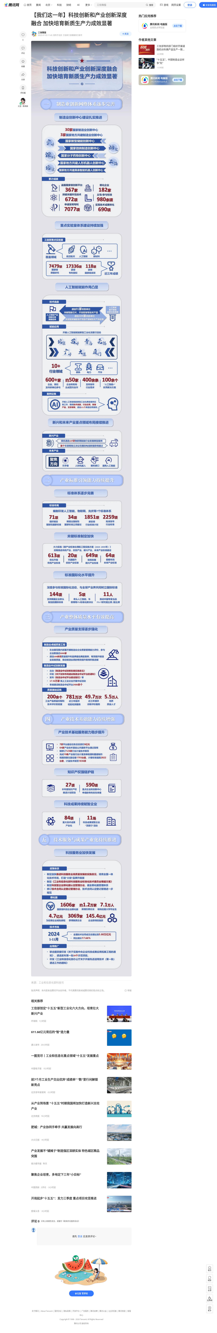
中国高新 (35, 1187)
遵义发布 (35, 1045)
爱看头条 (35, 1211)
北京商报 (35, 1116)
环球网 (34, 1021)
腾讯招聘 (94, 1311)
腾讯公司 (77, 1323)
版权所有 (85, 1323)
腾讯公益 (103, 1311)
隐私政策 (67, 1311)
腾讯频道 (121, 1311)
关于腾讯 (35, 1311)
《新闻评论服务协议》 (71, 1221)
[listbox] (81, 1105)
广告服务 (85, 1311)
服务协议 (58, 1311)
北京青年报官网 (38, 1092)
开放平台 (76, 1311)
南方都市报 (36, 1164)
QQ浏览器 (112, 1311)
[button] (177, 26)
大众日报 (35, 1140)
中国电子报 (36, 1068)
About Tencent (47, 1311)
